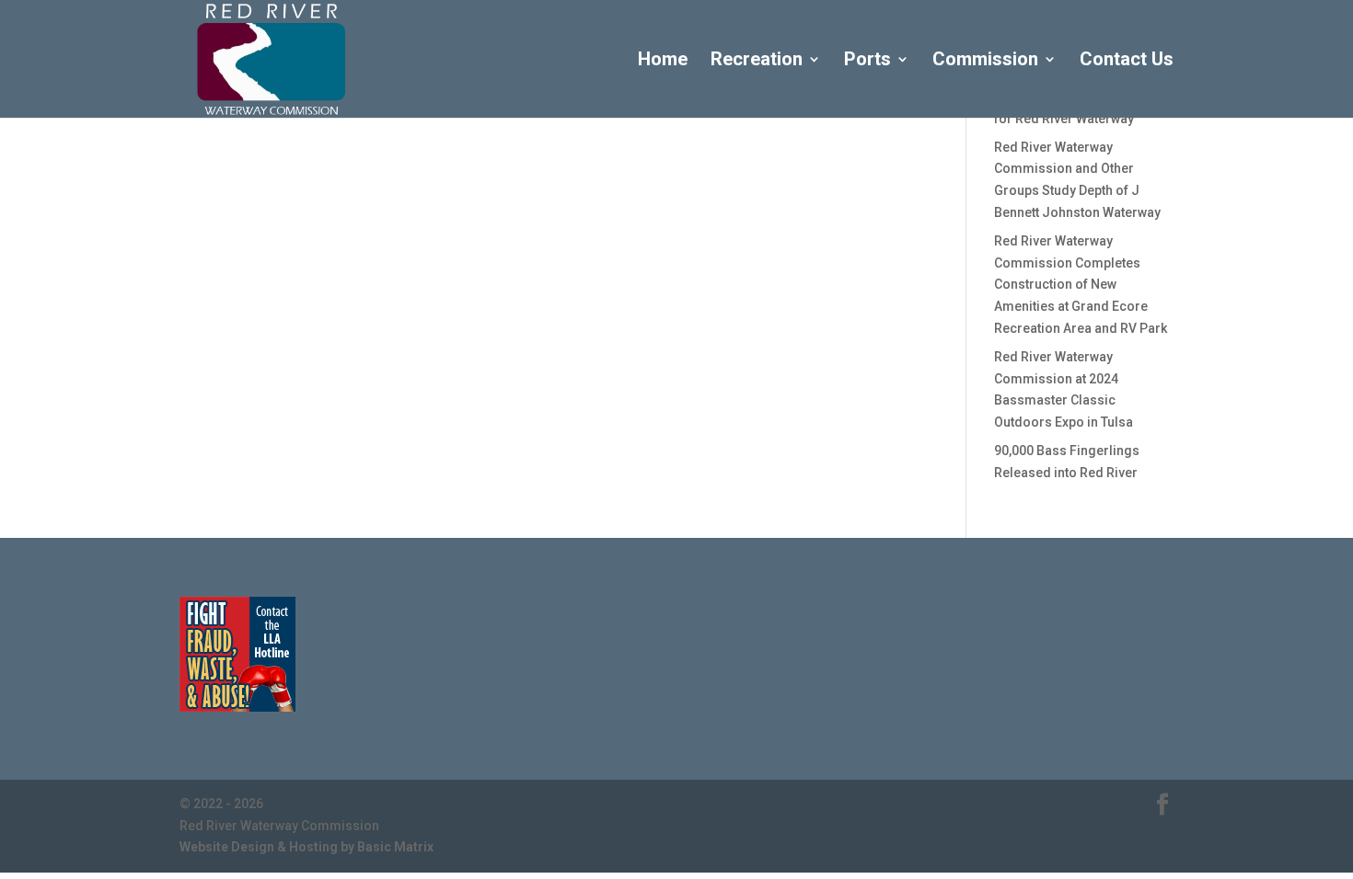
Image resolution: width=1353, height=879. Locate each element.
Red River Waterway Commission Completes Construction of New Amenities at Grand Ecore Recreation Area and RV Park (1080, 285)
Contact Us (1127, 61)
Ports (867, 61)
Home (663, 61)
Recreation (757, 61)
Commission (985, 61)
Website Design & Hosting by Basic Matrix (306, 846)
